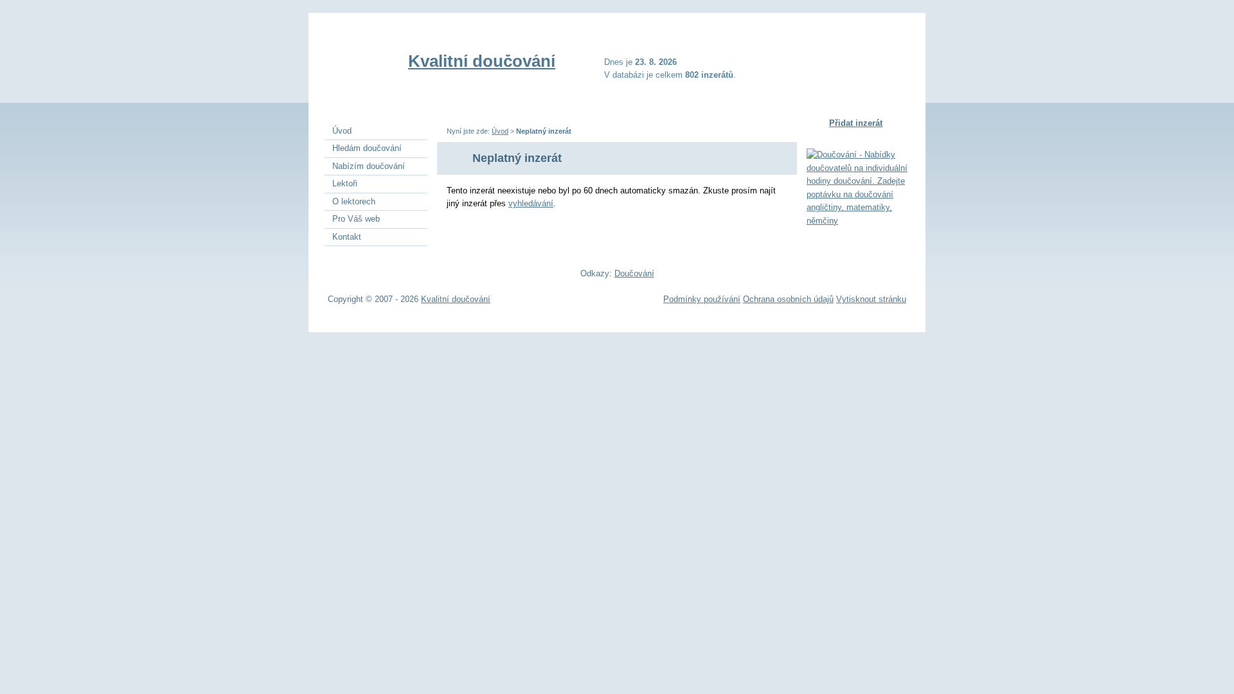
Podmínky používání (701, 299)
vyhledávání (530, 203)
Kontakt (346, 237)
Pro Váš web (356, 219)
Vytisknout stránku (871, 299)
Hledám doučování (367, 148)
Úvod (500, 131)
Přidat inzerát (855, 123)
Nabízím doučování (368, 166)
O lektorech (353, 201)
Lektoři (344, 183)
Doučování (634, 273)
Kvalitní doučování (481, 61)
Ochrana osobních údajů (788, 299)
